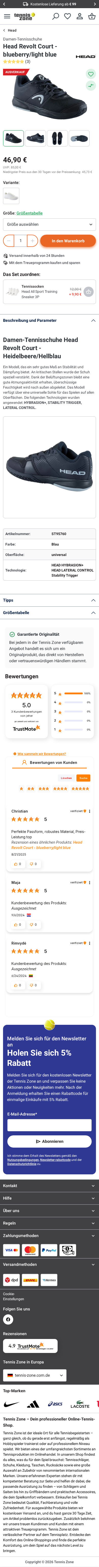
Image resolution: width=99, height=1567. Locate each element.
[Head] (86, 56)
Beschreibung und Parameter (30, 320)
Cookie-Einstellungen (8, 1296)
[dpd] (11, 1280)
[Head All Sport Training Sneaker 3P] (12, 291)
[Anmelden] (80, 16)
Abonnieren (52, 1141)
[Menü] (7, 16)
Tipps (8, 600)
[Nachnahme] (67, 1250)
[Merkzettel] (67, 16)
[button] (14, 753)
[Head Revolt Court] (11, 196)
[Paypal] (49, 1250)
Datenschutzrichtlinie (21, 1164)
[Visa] (11, 1250)
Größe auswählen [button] (23, 224)
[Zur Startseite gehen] (24, 16)
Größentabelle (16, 612)
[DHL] (30, 1280)
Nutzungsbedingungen (23, 1160)
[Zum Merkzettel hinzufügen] (91, 74)
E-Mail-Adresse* (22, 1114)
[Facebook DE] (8, 1319)
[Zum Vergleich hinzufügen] (91, 86)
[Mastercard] (30, 1250)
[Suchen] (55, 16)
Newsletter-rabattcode (55, 1160)
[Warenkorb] (92, 16)
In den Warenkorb (68, 240)
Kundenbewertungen (26, 714)
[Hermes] (49, 1280)
